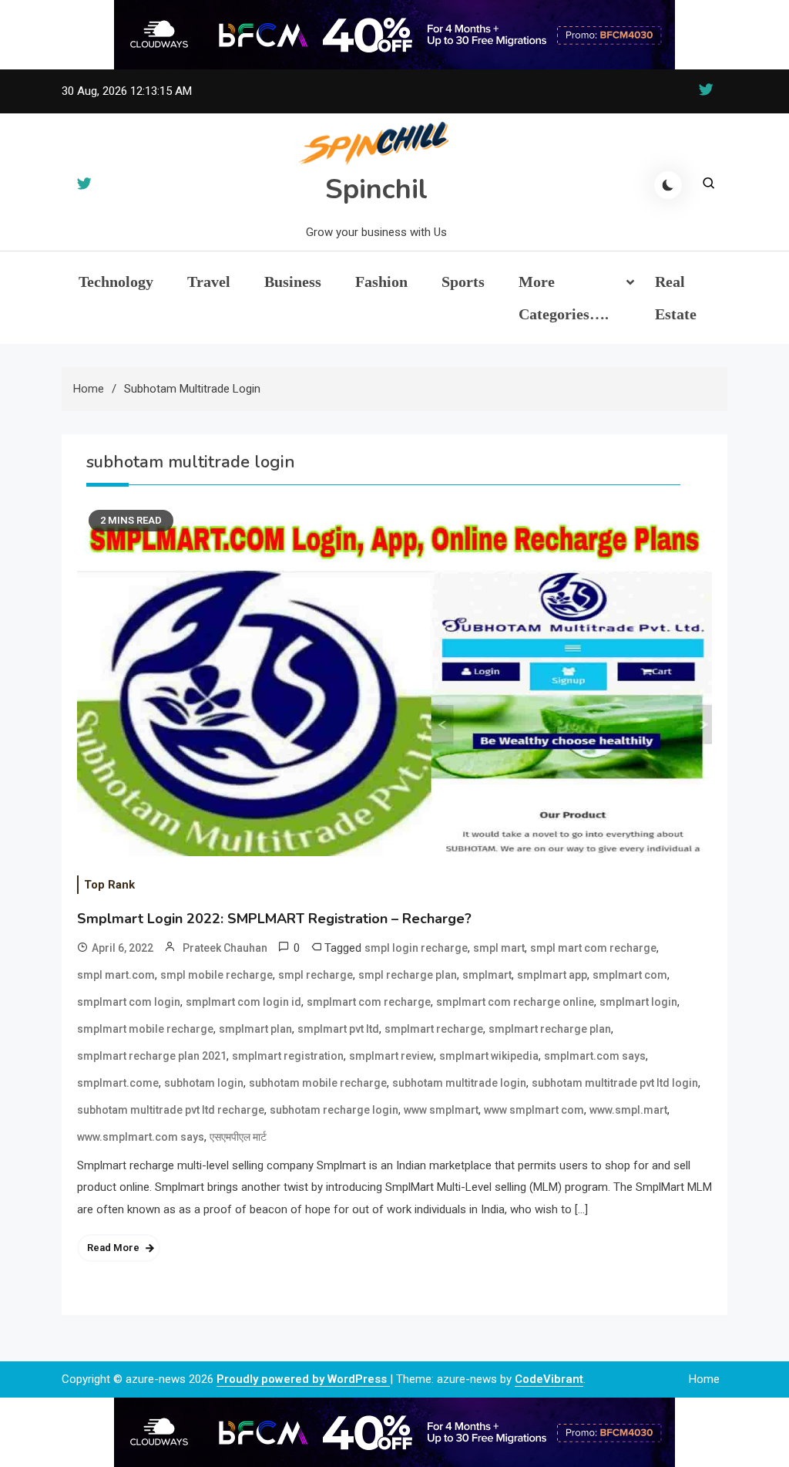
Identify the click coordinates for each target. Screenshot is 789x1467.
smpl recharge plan (407, 975)
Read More (113, 1247)
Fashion (381, 281)
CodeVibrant (549, 1379)
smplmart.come (118, 1083)
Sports (463, 281)
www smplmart (441, 1110)
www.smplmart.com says (140, 1137)
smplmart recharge (433, 1029)
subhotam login (203, 1083)
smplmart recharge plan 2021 (152, 1056)
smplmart (487, 975)
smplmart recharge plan (550, 1029)
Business (292, 281)
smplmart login (638, 1002)
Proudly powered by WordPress (303, 1379)
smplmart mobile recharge (145, 1029)
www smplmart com (534, 1110)
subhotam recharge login (334, 1110)
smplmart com (630, 975)
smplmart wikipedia (489, 1056)
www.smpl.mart (628, 1110)
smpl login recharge (416, 948)
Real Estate (676, 297)
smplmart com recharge (369, 1002)
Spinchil (376, 189)
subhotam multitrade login (459, 1083)
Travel (208, 281)
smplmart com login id (243, 1002)
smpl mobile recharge (216, 975)
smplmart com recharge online (515, 1002)
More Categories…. (564, 297)
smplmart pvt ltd (338, 1029)
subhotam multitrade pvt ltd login (615, 1083)
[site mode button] (668, 185)
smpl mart (499, 948)
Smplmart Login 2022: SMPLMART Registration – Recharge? (274, 918)
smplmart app (552, 975)
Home (704, 1379)
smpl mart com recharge (593, 948)
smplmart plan (255, 1029)
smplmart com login (128, 1002)
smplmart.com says (595, 1056)
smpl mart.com (116, 975)
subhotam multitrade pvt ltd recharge (170, 1110)
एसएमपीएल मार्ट (238, 1137)
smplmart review (391, 1056)
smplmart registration (288, 1056)
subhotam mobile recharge (318, 1083)
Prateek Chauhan (225, 948)
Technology (116, 281)
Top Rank (109, 885)
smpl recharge (315, 975)
